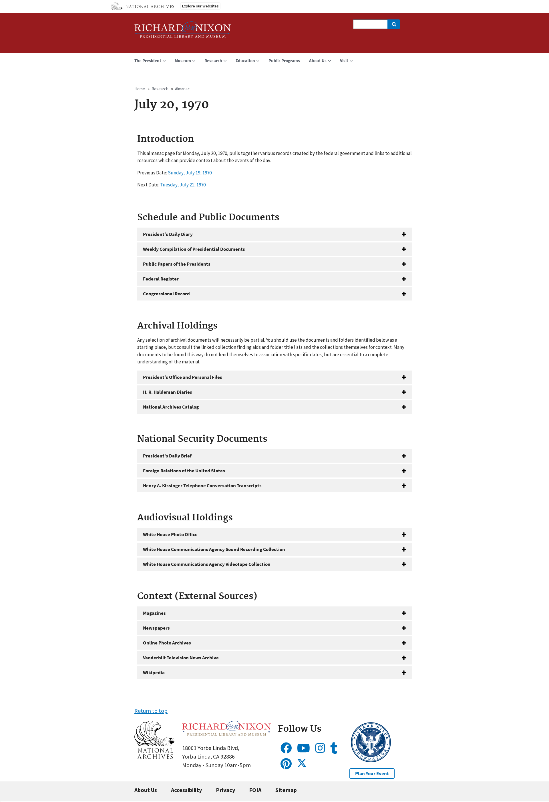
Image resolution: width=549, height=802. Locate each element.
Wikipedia (154, 672)
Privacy (225, 789)
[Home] (182, 32)
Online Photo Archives (167, 643)
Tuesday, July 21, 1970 (183, 185)
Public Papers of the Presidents (176, 264)
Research (160, 88)
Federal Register (161, 279)
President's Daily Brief (167, 456)
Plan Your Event (372, 773)
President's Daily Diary (168, 234)
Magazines (154, 613)
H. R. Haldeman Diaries (167, 392)
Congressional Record (166, 293)
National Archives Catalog (171, 407)
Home (139, 88)
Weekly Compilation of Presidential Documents (194, 249)
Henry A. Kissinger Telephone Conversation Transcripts (202, 485)
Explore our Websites (200, 6)
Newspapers (156, 628)
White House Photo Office (170, 534)
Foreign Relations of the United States (184, 470)
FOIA (255, 789)
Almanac (182, 88)
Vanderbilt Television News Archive (181, 657)
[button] (154, 756)
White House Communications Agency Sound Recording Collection (214, 549)
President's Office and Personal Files (182, 377)
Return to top (151, 710)
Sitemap (286, 789)
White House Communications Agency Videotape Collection (206, 564)
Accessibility (186, 789)
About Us (145, 789)
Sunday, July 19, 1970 (190, 173)
